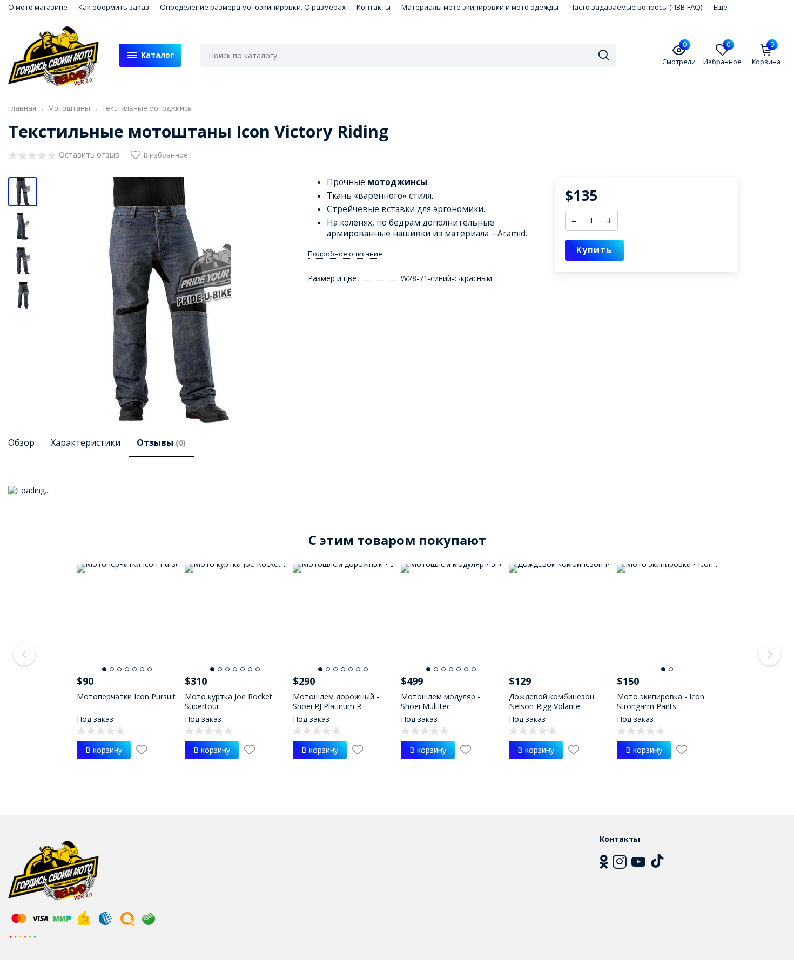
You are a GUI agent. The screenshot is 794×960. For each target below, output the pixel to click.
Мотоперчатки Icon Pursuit (126, 696)
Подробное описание (345, 253)
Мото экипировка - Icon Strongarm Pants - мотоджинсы (660, 706)
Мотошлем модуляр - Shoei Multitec (440, 701)
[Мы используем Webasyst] (22, 936)
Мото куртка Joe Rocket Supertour (228, 701)
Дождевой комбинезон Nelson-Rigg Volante (551, 701)
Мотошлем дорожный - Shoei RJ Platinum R (336, 701)
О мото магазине (38, 7)
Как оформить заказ (113, 7)
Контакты (373, 7)
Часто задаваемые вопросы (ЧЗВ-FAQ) (636, 7)
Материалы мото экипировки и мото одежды (480, 7)
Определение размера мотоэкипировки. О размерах (253, 7)
